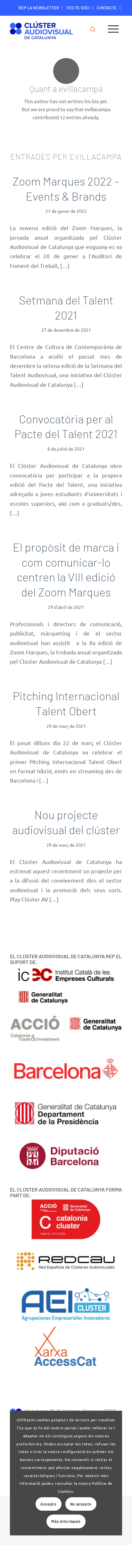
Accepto (48, 1504)
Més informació (65, 1521)
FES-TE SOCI (77, 7)
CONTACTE (107, 7)
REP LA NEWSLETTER (39, 7)
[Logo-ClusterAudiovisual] (55, 30)
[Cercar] (95, 29)
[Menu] (113, 29)
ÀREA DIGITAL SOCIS (67, 17)
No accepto (81, 1504)
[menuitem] (38, 8)
